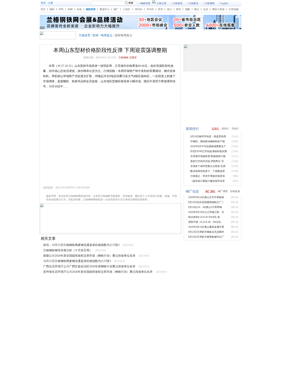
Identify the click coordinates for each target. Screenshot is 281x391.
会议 (205, 9)
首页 (43, 9)
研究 (178, 9)
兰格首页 (84, 35)
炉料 (61, 9)
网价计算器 (218, 9)
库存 (160, 9)
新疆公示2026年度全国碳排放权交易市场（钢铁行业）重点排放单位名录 (89, 255)
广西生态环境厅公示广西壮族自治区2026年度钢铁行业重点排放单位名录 (89, 266)
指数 (187, 9)
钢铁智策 (145, 3)
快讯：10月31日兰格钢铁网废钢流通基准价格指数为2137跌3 (81, 245)
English (224, 3)
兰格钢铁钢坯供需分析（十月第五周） (67, 250)
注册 (50, 2)
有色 (79, 9)
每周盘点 (107, 35)
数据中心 (105, 9)
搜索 (130, 2)
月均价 (150, 9)
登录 (43, 2)
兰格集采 (194, 3)
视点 (196, 9)
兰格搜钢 (210, 3)
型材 (96, 35)
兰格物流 (177, 3)
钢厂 (116, 9)
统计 (169, 9)
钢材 (52, 9)
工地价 (126, 9)
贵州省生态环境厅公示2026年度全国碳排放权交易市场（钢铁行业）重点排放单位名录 (98, 271)
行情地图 (234, 9)
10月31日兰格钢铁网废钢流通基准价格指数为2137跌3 (77, 261)
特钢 (70, 9)
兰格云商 (161, 3)
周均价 (138, 9)
